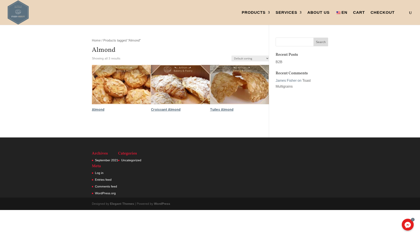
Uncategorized (131, 160)
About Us (318, 13)
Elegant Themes (122, 203)
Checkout (383, 13)
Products (254, 13)
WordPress (162, 203)
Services (286, 13)
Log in (99, 173)
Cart (359, 13)
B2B (279, 62)
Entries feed (103, 179)
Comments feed (106, 186)
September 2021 (106, 160)
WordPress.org (105, 193)
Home (96, 40)
